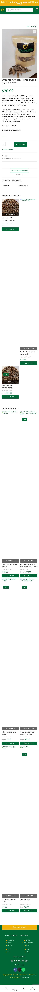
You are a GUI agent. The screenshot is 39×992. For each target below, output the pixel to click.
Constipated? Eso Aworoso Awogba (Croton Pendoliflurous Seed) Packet (9, 387)
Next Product (30, 26)
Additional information (20, 170)
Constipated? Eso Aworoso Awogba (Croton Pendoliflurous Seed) (9, 219)
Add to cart (20, 144)
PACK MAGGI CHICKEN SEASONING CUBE (27, 733)
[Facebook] (16, 970)
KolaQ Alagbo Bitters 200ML (9, 733)
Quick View (11, 214)
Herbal (20, 158)
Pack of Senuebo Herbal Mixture (10, 565)
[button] (7, 149)
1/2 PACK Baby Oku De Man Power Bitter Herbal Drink (28, 565)
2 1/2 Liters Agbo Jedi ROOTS (9, 901)
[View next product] (35, 26)
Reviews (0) (19, 175)
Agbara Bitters (25, 900)
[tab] (19, 170)
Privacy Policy (25, 977)
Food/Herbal (13, 158)
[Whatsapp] (24, 970)
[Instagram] (20, 970)
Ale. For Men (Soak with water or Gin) (28, 353)
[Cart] (36, 9)
